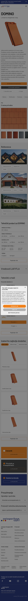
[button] (14, 312)
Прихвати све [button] (14, 306)
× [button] (25, 287)
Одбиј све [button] (14, 309)
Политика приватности (7, 303)
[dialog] (14, 300)
